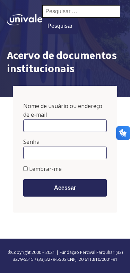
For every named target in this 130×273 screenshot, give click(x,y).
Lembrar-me (45, 169)
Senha (31, 142)
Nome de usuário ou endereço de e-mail (62, 110)
